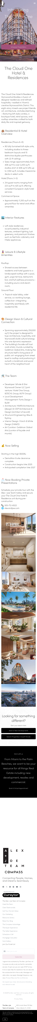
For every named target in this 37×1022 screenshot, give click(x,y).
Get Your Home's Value (10, 911)
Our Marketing (7, 914)
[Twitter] (6, 887)
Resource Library (8, 917)
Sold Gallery (6, 941)
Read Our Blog (7, 921)
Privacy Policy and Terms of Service (17, 978)
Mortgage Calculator (9, 938)
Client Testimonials (8, 907)
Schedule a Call (7, 934)
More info (16, 1014)
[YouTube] (17, 887)
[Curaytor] (11, 897)
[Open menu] (35, 3)
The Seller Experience (9, 931)
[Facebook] (3, 887)
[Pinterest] (13, 887)
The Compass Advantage (11, 924)
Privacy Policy (18, 999)
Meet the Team (7, 904)
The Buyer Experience (10, 928)
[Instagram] (20, 887)
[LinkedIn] (10, 887)
